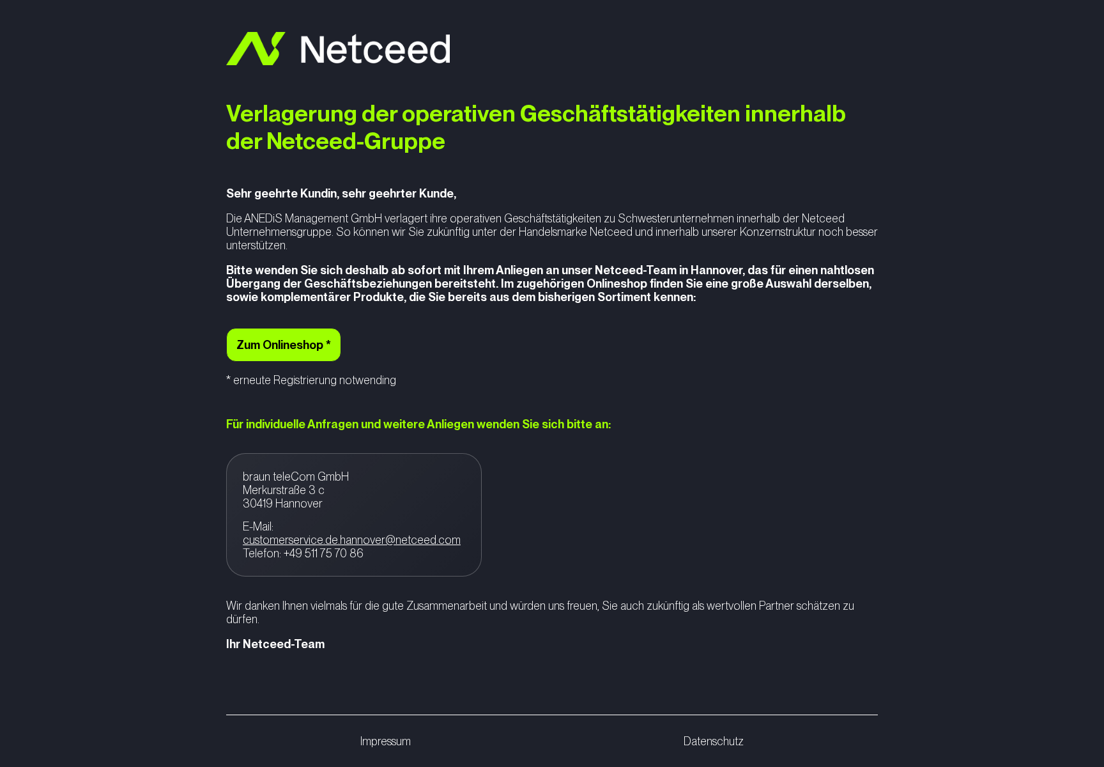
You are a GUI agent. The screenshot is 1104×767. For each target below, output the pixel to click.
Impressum (385, 741)
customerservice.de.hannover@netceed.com (352, 539)
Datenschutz (714, 741)
